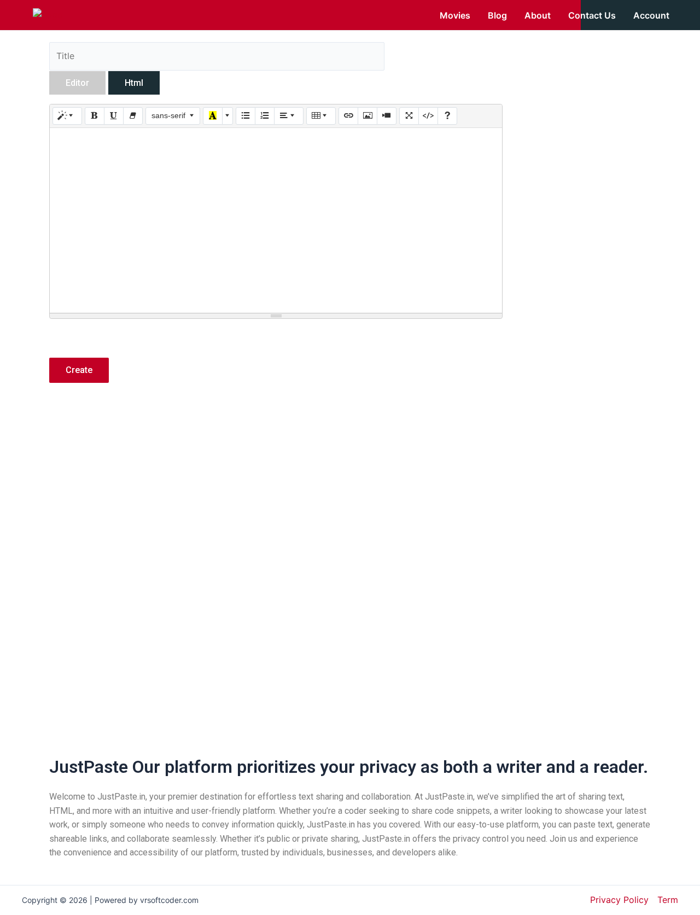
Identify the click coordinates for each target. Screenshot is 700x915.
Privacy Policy (619, 899)
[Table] (321, 116)
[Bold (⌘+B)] (94, 116)
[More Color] (227, 116)
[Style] (67, 116)
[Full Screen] (409, 116)
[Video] (386, 116)
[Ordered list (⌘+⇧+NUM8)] (265, 116)
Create (79, 370)
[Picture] (367, 116)
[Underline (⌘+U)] (114, 116)
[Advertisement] (276, 487)
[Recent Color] (213, 116)
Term (667, 899)
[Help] (447, 116)
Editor (77, 83)
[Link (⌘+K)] (348, 116)
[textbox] (276, 220)
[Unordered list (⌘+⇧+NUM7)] (245, 116)
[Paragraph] (289, 116)
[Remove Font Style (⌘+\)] (133, 116)
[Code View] (428, 116)
